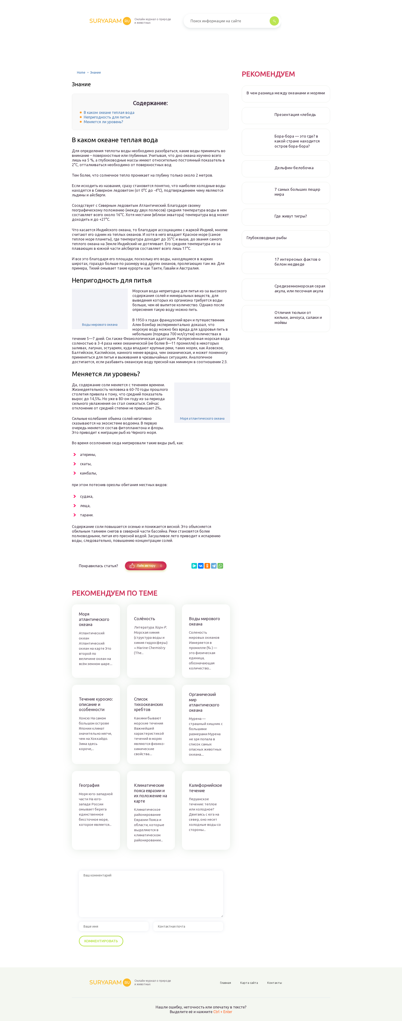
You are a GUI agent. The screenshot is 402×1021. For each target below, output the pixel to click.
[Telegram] (214, 566)
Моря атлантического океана (202, 418)
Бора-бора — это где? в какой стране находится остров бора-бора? (297, 141)
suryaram (109, 20)
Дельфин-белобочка (294, 167)
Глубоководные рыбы (267, 237)
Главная (225, 982)
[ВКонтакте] (201, 566)
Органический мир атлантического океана (204, 702)
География (89, 785)
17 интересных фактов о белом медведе (298, 261)
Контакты (274, 982)
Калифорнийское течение (205, 788)
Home (81, 72)
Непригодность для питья (107, 117)
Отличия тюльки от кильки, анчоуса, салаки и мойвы (298, 317)
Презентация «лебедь (295, 114)
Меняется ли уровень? (103, 122)
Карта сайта (249, 982)
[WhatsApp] (220, 566)
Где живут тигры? (291, 216)
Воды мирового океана (99, 324)
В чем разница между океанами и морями (286, 93)
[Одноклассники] (207, 566)
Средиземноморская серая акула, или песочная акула (300, 288)
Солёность (144, 618)
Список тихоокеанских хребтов (148, 704)
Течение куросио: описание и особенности (96, 704)
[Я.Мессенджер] (194, 566)
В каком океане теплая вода (109, 112)
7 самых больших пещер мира (297, 191)
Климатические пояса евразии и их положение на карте (150, 793)
